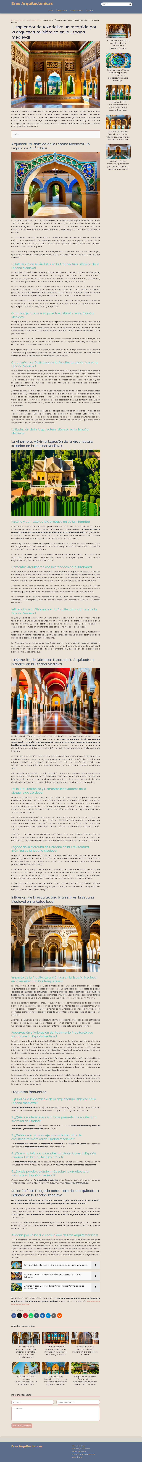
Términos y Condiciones (81, 1449)
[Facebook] (13, 1315)
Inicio (51, 10)
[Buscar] (130, 4)
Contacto (89, 10)
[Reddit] (59, 1315)
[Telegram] (48, 1315)
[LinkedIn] (42, 1315)
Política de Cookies (79, 1451)
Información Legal (78, 1446)
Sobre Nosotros (76, 10)
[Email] (53, 1315)
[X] (19, 1315)
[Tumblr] (36, 1315)
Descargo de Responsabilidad (83, 1454)
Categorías (60, 10)
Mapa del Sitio (77, 1457)
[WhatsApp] (30, 1315)
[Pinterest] (25, 1315)
